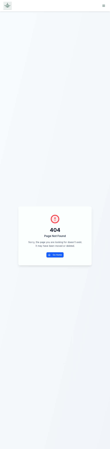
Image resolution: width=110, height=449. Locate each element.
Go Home (57, 255)
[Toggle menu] (104, 6)
